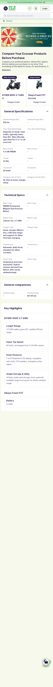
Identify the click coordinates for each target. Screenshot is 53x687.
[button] (46, 662)
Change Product (13, 102)
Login (44, 8)
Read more (6, 70)
